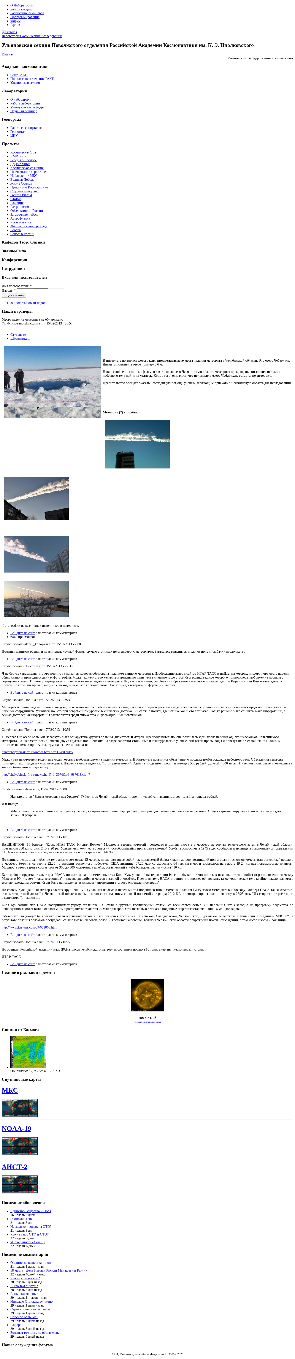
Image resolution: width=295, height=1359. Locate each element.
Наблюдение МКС (24, 175)
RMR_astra (18, 156)
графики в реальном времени (148, 1022)
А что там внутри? (24, 1286)
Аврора (15, 1325)
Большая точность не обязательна (35, 1332)
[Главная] (9, 32)
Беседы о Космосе (23, 160)
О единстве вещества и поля (31, 1262)
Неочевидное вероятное (28, 172)
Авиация (17, 203)
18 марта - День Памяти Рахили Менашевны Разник (48, 1270)
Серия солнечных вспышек (30, 1309)
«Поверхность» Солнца (27, 1242)
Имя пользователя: (17, 286)
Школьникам (20, 338)
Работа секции (21, 9)
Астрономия (19, 207)
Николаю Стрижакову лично (31, 1301)
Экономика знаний (24, 1219)
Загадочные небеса (24, 214)
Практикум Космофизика (29, 187)
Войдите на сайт (22, 633)
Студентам (18, 334)
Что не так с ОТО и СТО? (29, 1234)
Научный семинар (23, 111)
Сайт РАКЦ (19, 75)
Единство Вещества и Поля (30, 1211)
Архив (15, 25)
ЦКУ (14, 135)
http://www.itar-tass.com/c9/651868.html (29, 927)
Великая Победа (22, 179)
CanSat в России (22, 234)
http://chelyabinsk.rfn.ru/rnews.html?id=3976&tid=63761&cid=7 (46, 774)
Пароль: (9, 290)
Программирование (25, 17)
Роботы (15, 230)
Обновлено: (19, 1071)
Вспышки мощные (24, 1294)
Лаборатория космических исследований (32, 36)
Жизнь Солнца (21, 183)
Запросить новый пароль (28, 303)
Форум (15, 21)
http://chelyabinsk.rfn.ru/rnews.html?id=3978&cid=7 (37, 752)
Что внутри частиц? (25, 1278)
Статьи (15, 199)
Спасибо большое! (24, 1317)
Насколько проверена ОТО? (31, 1226)
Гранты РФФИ (21, 195)
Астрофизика (20, 218)
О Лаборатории (21, 5)
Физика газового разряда (28, 226)
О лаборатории (21, 99)
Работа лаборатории (25, 103)
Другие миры (20, 164)
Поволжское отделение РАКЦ (32, 79)
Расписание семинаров (27, 13)
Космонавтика (21, 222)
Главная (7, 54)
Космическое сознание (27, 168)
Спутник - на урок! (24, 191)
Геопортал (17, 131)
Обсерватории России (26, 210)
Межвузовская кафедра (27, 107)
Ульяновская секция (25, 82)
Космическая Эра (23, 152)
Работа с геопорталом (26, 128)
